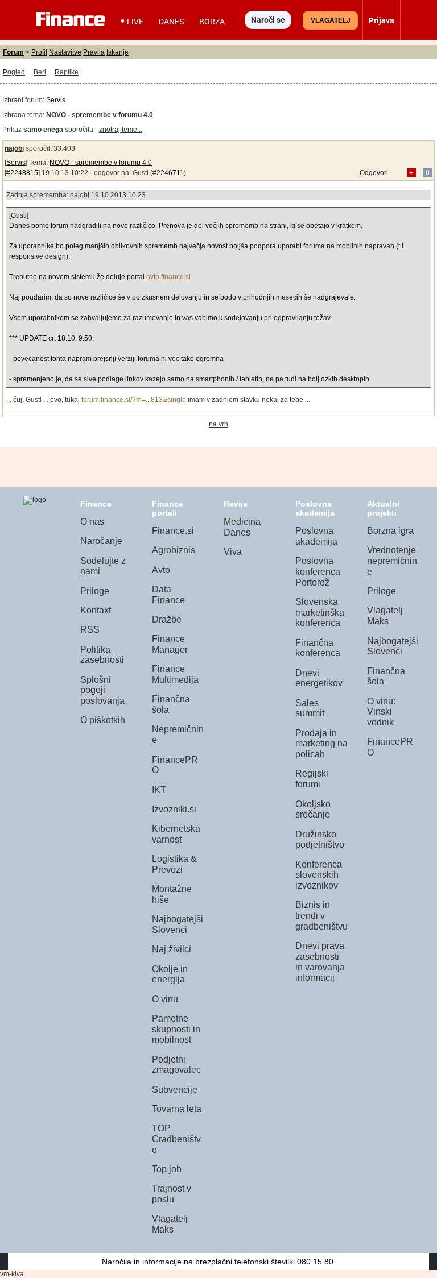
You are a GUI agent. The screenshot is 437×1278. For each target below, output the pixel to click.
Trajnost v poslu (171, 1194)
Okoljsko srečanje (313, 809)
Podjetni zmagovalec (176, 1065)
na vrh (218, 424)
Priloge (94, 591)
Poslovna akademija (316, 536)
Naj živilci (171, 949)
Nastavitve (65, 52)
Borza (212, 21)
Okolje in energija (170, 974)
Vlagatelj (331, 20)
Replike (67, 72)
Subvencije (174, 1089)
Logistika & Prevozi (174, 864)
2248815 (24, 173)
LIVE (135, 21)
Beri (40, 72)
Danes (171, 21)
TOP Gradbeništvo (176, 1138)
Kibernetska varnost (176, 834)
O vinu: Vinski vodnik (381, 711)
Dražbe (167, 619)
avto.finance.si (168, 277)
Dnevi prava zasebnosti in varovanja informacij (320, 961)
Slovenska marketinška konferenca (319, 612)
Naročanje (101, 541)
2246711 (170, 173)
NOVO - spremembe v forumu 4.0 (101, 163)
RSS (90, 629)
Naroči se (268, 19)
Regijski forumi (311, 779)
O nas (92, 521)
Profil (39, 52)
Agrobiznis (173, 550)
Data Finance (168, 594)
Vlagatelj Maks (170, 1224)
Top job (167, 1169)
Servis (55, 100)
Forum (13, 52)
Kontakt (95, 610)
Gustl (141, 173)
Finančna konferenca (317, 648)
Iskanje (117, 52)
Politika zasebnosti (102, 655)
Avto (161, 570)
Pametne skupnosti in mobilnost (176, 1029)
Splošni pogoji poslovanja (102, 690)
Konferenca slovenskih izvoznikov (318, 875)
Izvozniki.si (174, 809)
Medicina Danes (242, 527)
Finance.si (173, 531)
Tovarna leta (176, 1109)
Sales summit (309, 708)
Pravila (94, 52)
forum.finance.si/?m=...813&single (133, 400)
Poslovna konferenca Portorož (317, 571)
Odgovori (374, 173)
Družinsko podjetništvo (319, 839)
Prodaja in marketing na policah (321, 743)
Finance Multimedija (175, 674)
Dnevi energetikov (319, 678)
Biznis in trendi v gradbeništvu (321, 915)
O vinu (165, 999)
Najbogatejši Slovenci (177, 924)
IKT (159, 790)
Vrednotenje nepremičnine (392, 560)
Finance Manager (170, 644)
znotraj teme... (120, 130)
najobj (14, 148)
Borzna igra (390, 531)
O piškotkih (102, 720)
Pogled (14, 72)
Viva (233, 552)
